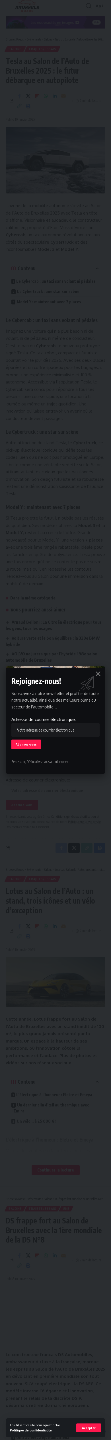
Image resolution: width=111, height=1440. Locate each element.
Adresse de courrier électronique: (43, 719)
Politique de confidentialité (31, 1430)
